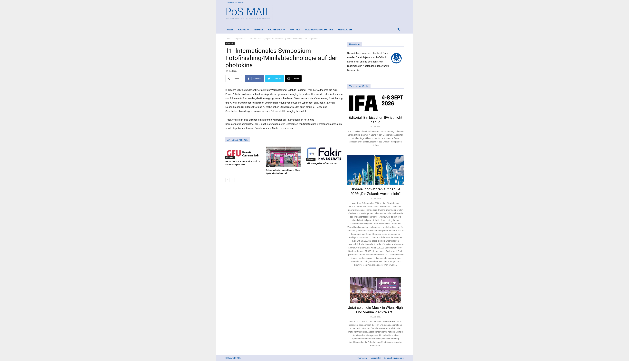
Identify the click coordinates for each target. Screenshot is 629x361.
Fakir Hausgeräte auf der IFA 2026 (322, 163)
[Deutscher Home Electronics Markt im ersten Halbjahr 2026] (243, 153)
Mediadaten (345, 29)
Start (229, 38)
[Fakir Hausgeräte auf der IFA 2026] (324, 154)
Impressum (362, 358)
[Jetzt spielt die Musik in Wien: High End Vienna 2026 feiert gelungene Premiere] (375, 288)
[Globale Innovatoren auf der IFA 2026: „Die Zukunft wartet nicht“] (375, 170)
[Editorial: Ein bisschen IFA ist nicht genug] (375, 103)
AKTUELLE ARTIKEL (237, 140)
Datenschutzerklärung (394, 358)
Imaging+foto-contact (319, 29)
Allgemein (238, 38)
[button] (398, 29)
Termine (258, 29)
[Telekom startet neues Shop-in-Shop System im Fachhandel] (284, 157)
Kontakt (295, 29)
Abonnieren (275, 29)
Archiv (242, 29)
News (230, 29)
